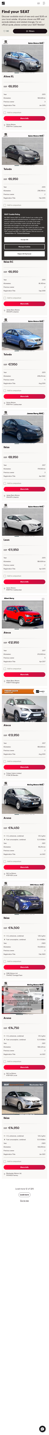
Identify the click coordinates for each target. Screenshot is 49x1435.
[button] (24, 57)
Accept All (24, 239)
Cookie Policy (9, 233)
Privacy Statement (23, 233)
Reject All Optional (24, 253)
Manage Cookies (24, 246)
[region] (24, 234)
